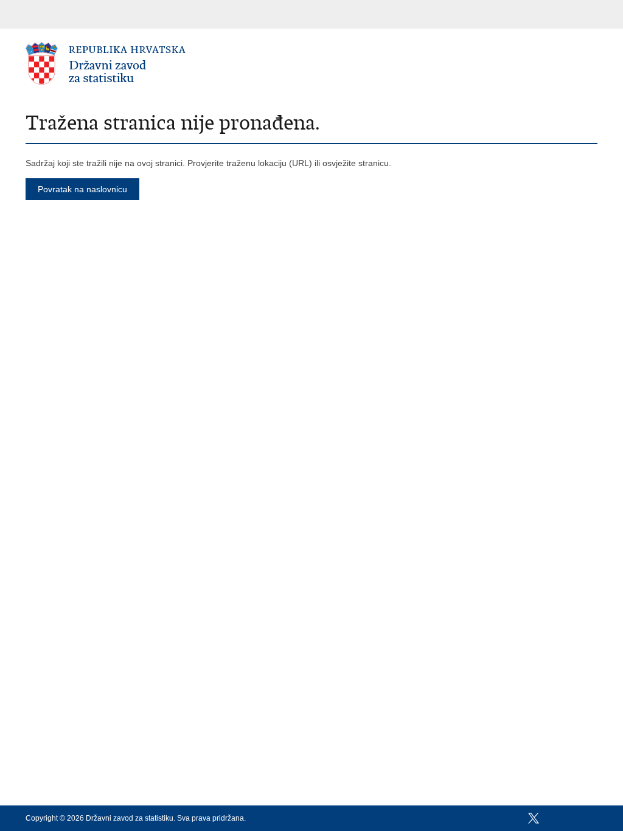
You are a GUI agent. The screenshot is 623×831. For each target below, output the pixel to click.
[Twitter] (533, 818)
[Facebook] (514, 818)
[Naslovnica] (169, 64)
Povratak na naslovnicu (82, 189)
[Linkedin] (591, 818)
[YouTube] (553, 818)
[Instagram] (572, 818)
